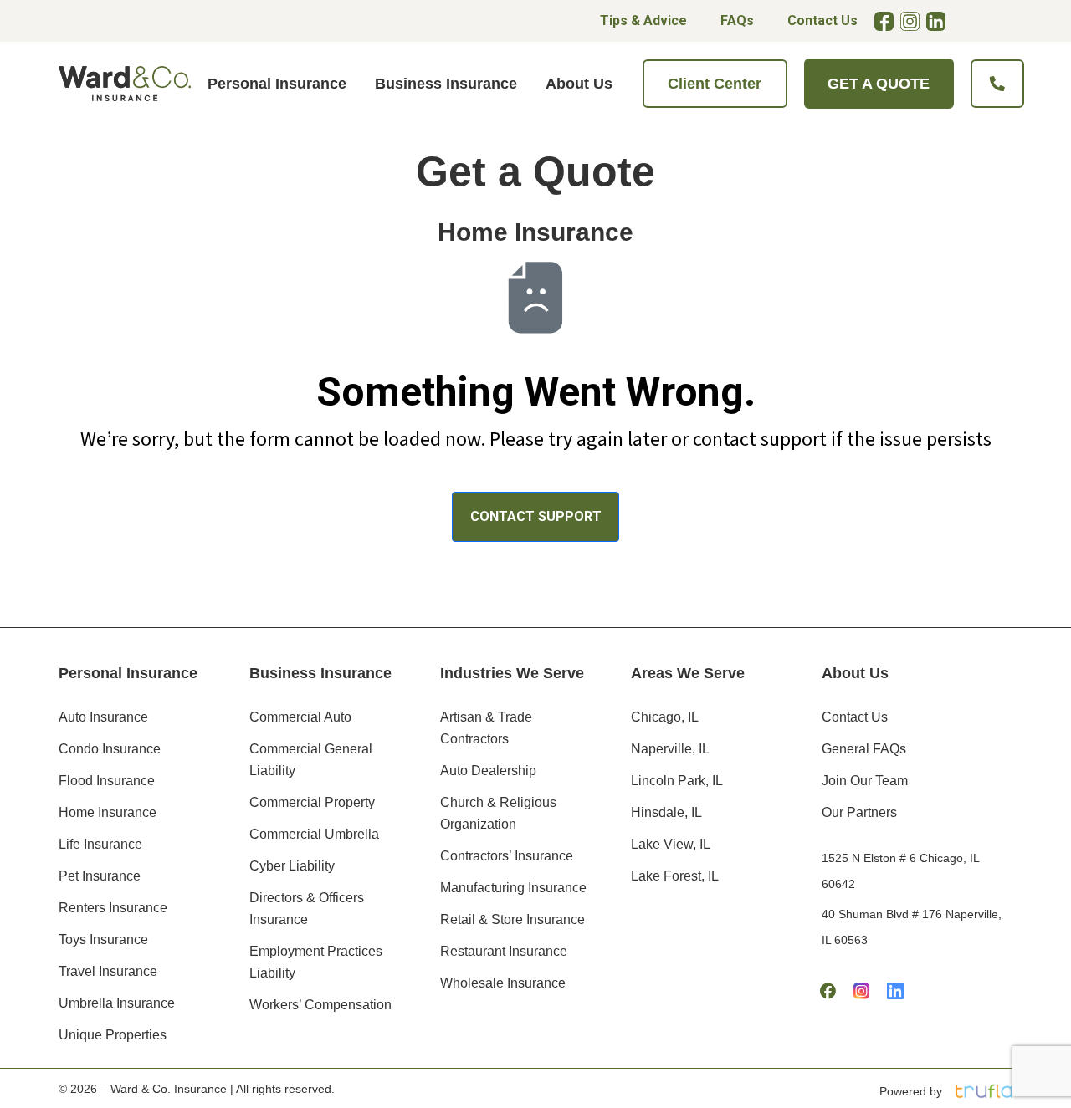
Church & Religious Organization (498, 813)
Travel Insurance (108, 971)
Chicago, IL (665, 717)
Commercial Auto (300, 717)
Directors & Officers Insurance (306, 909)
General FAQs (864, 749)
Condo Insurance (110, 749)
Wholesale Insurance (503, 983)
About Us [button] (579, 83)
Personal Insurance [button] (277, 83)
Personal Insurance (128, 673)
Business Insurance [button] (446, 83)
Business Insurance (320, 673)
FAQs (737, 20)
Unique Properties (113, 1035)
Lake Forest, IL (675, 876)
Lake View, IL (670, 844)
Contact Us (822, 20)
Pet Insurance (100, 876)
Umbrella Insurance (117, 1003)
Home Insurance (107, 812)
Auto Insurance (103, 717)
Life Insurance (100, 844)
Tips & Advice (643, 20)
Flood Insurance (107, 781)
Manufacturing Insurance (513, 888)
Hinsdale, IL (666, 812)
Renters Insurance (113, 908)
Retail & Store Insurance (512, 919)
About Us (855, 673)
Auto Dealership (488, 770)
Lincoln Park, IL (677, 781)
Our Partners (859, 812)
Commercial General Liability (310, 760)
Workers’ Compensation (320, 1005)
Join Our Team (865, 781)
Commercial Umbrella (314, 834)
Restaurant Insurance (503, 951)
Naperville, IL (670, 749)
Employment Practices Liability (315, 962)
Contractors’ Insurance (506, 856)
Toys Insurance (103, 939)
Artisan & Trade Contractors (486, 728)
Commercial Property (312, 802)
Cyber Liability (292, 866)
